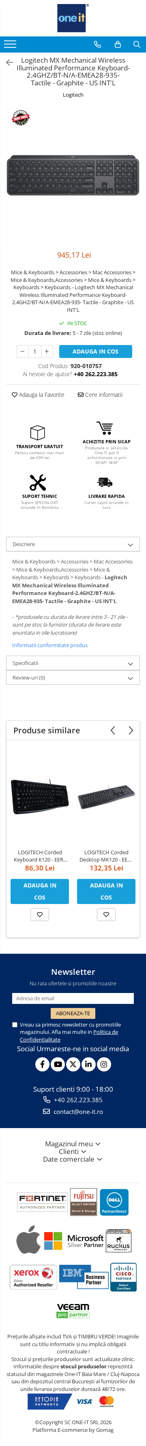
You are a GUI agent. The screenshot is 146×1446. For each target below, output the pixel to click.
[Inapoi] (6, 62)
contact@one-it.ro (77, 1111)
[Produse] (11, 46)
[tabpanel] (73, 175)
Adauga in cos (95, 351)
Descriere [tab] (24, 544)
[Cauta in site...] (137, 44)
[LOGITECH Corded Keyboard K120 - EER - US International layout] (40, 796)
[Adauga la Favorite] (39, 914)
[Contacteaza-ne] (97, 44)
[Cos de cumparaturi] (118, 44)
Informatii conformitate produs (50, 645)
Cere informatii (103, 394)
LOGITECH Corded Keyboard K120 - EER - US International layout (40, 856)
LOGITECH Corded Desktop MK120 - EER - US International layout (106, 856)
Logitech (73, 94)
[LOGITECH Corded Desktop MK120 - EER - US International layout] (106, 796)
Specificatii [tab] (25, 663)
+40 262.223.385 (77, 1100)
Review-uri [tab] (29, 677)
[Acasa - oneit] (73, 18)
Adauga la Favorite (40, 394)
